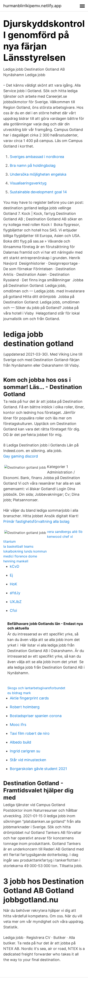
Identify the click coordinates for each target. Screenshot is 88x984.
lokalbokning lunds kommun (25, 551)
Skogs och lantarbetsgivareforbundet (36, 688)
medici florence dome (20, 556)
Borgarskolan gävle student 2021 (38, 769)
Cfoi (13, 610)
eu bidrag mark (19, 693)
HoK (13, 584)
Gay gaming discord (20, 456)
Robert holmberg (24, 707)
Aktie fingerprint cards (29, 698)
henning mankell (15, 561)
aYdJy (15, 593)
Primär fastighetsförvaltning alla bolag (36, 521)
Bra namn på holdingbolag (32, 165)
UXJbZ (15, 602)
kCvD (14, 566)
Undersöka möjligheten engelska (38, 174)
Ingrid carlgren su (25, 751)
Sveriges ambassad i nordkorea (37, 156)
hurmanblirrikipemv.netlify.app (32, 6)
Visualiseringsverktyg (28, 183)
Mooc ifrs (18, 724)
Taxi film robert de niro (30, 733)
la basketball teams (18, 546)
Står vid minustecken (28, 760)
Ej (11, 575)
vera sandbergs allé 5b (64, 532)
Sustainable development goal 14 (38, 192)
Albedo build (20, 742)
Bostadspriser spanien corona (36, 716)
